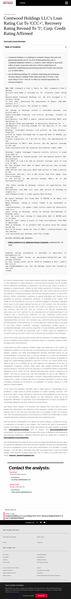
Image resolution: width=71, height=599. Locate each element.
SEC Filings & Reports (42, 562)
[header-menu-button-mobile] (66, 3)
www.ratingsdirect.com (58, 430)
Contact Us (40, 542)
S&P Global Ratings (11, 530)
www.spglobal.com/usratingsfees (16, 438)
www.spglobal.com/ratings (19, 430)
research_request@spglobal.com (21, 455)
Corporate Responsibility (43, 570)
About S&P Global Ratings (9, 537)
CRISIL (5, 542)
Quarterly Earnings (41, 559)
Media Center (40, 537)
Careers (39, 568)
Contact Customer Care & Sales (11, 568)
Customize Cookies (28, 595)
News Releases (41, 557)
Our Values (6, 554)
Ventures (5, 559)
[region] (35, 590)
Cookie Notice (15, 592)
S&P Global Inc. (9, 547)
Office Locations (7, 575)
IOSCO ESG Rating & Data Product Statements (48, 575)
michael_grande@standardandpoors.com (21, 492)
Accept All (41, 595)
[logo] (8, 3)
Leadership (40, 573)
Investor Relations (41, 554)
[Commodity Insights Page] (37, 522)
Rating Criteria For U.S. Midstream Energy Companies (28, 242)
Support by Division (8, 570)
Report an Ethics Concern (9, 573)
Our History (6, 557)
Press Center (6, 562)
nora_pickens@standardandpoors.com (21, 479)
